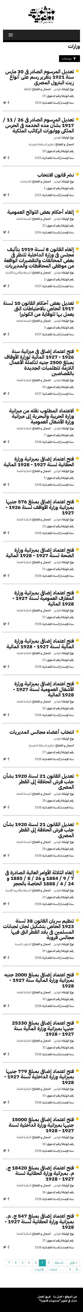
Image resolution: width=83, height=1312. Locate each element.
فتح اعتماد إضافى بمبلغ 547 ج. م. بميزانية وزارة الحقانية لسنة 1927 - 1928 (39, 1221)
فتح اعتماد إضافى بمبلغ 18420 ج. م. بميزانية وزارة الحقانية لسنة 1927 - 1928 (40, 1173)
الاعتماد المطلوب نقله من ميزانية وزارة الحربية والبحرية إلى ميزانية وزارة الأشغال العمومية (41, 416)
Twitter (4, 102)
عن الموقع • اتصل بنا (65, 1297)
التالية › (53, 1269)
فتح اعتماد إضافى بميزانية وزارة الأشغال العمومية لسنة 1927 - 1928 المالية (43, 689)
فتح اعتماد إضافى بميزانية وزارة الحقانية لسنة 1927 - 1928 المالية (39, 461)
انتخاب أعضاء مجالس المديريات (41, 732)
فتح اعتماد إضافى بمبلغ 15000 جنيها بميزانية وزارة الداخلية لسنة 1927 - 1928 (41, 1125)
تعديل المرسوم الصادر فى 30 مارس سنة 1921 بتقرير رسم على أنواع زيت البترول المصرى (39, 77)
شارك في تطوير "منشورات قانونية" (58, 1301)
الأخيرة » (39, 1269)
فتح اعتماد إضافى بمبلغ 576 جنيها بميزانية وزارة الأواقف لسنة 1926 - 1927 (40, 507)
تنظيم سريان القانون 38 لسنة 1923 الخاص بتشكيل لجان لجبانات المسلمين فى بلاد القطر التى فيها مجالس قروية (38, 929)
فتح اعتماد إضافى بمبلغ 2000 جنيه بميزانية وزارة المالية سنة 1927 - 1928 (39, 980)
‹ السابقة (59, 1263)
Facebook (8, 102)
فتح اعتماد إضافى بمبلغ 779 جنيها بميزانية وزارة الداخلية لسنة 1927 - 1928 (39, 1077)
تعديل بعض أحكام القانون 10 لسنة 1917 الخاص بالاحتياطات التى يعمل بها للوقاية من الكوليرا (38, 308)
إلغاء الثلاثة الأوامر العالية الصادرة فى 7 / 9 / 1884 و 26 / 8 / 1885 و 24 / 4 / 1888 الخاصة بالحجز (39, 878)
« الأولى (73, 1263)
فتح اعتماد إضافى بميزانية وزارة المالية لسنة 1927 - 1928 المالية (40, 643)
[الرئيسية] (41, 15)
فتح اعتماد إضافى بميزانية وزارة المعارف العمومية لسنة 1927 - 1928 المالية (43, 598)
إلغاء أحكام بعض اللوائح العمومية (40, 212)
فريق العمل (44, 1297)
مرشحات (67, 58)
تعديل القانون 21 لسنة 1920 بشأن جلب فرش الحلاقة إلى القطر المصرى (38, 781)
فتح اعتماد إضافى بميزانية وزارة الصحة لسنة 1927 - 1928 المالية (40, 552)
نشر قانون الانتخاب (55, 175)
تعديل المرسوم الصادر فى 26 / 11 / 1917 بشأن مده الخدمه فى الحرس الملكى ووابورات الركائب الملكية (38, 125)
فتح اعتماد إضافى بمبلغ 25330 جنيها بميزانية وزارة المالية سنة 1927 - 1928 (43, 1028)
